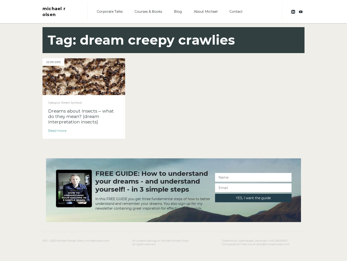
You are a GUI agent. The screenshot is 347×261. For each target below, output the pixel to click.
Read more (57, 131)
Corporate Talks (110, 11)
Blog (178, 11)
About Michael (206, 11)
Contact (236, 11)
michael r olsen (54, 11)
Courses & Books (148, 11)
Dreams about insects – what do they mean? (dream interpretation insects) (81, 116)
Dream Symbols (71, 102)
